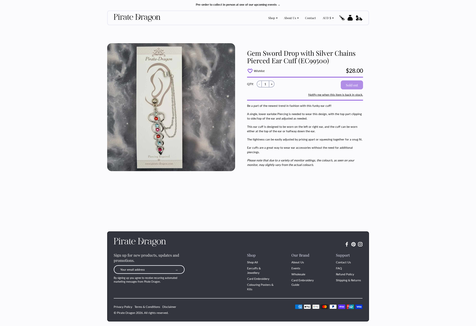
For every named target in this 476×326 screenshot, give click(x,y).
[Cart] (350, 18)
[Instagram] (360, 244)
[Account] (359, 18)
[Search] (342, 18)
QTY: (250, 84)
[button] (342, 18)
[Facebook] (347, 244)
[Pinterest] (353, 244)
